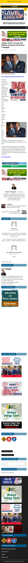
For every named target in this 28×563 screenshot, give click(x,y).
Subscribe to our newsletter (7, 472)
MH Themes (21, 561)
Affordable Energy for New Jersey (8, 549)
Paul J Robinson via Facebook (14, 252)
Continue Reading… (6, 157)
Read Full (17, 282)
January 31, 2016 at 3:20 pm (14, 254)
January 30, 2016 (5, 50)
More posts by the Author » (7, 284)
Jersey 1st (3, 554)
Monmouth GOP (4, 557)
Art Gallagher (13, 50)
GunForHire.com (4, 551)
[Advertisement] (16, 112)
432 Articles (20, 192)
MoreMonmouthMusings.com (17, 76)
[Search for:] (14, 464)
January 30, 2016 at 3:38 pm (14, 230)
